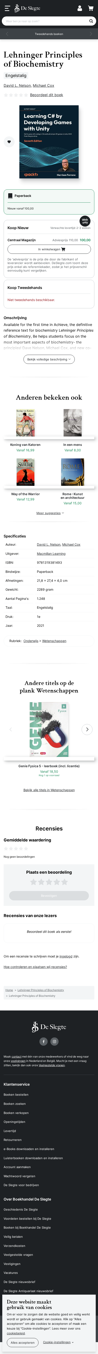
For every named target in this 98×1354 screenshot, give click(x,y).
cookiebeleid (16, 1333)
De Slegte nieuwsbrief (19, 1282)
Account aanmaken (17, 1167)
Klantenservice (17, 1084)
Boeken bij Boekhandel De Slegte (27, 1227)
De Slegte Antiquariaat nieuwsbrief (28, 1291)
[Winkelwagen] (90, 8)
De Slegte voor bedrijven (21, 1185)
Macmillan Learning (51, 553)
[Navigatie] (7, 8)
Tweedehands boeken (49, 34)
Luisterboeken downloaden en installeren (33, 1158)
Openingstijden (14, 1122)
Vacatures (11, 1273)
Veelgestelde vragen (52, 1065)
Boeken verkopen (16, 1113)
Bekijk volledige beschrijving (47, 359)
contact (16, 1056)
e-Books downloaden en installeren (29, 1149)
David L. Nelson (17, 85)
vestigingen (18, 1061)
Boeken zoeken (15, 1103)
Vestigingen (12, 1264)
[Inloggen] (79, 8)
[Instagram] (54, 1041)
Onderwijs (30, 641)
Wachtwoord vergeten (19, 1176)
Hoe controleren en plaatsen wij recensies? (35, 967)
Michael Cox (43, 85)
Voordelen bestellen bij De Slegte (27, 1218)
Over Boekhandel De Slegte (27, 1199)
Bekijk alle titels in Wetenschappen (49, 790)
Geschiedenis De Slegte (21, 1209)
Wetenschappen (54, 641)
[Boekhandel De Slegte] (27, 8)
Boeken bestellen (16, 1094)
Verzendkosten (14, 1246)
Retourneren (13, 1140)
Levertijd (10, 1131)
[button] (7, 33)
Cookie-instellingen (57, 1342)
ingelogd (65, 956)
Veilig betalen (13, 1236)
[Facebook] (43, 1041)
